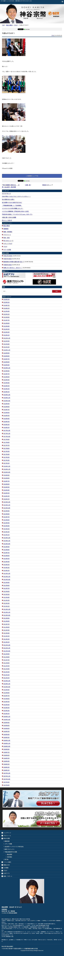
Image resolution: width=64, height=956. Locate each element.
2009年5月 (6, 731)
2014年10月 (6, 544)
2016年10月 (6, 472)
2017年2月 (6, 460)
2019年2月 (6, 389)
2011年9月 (6, 654)
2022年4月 (6, 326)
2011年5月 (6, 666)
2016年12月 (6, 466)
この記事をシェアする (32, 176)
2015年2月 (6, 532)
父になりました (6, 193)
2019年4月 (6, 383)
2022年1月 (6, 335)
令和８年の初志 (7, 256)
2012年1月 (6, 642)
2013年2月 (6, 603)
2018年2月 (6, 424)
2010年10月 (6, 687)
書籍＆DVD (7, 865)
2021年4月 (6, 344)
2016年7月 (6, 481)
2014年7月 (6, 553)
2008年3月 (6, 764)
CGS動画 (6, 868)
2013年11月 (6, 576)
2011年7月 (6, 660)
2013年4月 (6, 597)
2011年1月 (6, 678)
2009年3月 (6, 737)
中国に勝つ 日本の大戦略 (9, 217)
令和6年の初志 (7, 265)
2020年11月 (6, 350)
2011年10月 (6, 651)
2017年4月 (6, 454)
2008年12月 (6, 740)
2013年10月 (6, 579)
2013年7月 (6, 588)
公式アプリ (7, 873)
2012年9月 (6, 618)
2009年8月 (6, 725)
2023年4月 (6, 311)
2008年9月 (6, 749)
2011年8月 (6, 657)
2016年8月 (6, 478)
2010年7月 (6, 696)
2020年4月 (6, 365)
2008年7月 (6, 752)
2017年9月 (6, 439)
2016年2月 (6, 496)
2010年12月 (6, 681)
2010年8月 (6, 693)
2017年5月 (6, 451)
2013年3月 (6, 600)
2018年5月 (6, 415)
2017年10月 (6, 436)
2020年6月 (6, 362)
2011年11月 (6, 648)
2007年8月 (6, 785)
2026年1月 (6, 299)
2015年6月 (6, 520)
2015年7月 (6, 517)
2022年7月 (6, 320)
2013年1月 (6, 606)
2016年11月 (6, 469)
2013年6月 (6, 591)
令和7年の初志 (7, 259)
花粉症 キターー (46, 185)
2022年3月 (6, 329)
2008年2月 (6, 767)
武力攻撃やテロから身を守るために (12, 202)
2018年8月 (6, 407)
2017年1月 (6, 463)
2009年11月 (6, 716)
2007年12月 (6, 773)
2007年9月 (6, 782)
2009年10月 (6, 719)
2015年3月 (6, 529)
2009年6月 (6, 728)
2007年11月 (6, 776)
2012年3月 (6, 636)
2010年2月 (6, 711)
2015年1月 (6, 535)
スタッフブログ (7, 243)
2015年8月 (6, 514)
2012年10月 (6, 615)
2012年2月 (6, 639)
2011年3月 (6, 672)
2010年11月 (6, 684)
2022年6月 (6, 323)
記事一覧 (27, 185)
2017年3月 (6, 457)
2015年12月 (6, 502)
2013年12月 (6, 573)
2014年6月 (6, 556)
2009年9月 (6, 722)
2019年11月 (6, 368)
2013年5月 (6, 594)
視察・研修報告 (7, 232)
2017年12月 (6, 430)
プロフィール (7, 835)
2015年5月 (6, 523)
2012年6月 (6, 627)
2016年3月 (6, 493)
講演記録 (7, 841)
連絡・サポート (8, 876)
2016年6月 (6, 484)
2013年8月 (6, 585)
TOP (3, 25)
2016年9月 (6, 475)
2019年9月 (6, 371)
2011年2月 (6, 675)
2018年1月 (6, 427)
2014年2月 (6, 567)
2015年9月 (6, 511)
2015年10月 (6, 508)
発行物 (6, 859)
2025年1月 (6, 302)
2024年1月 (6, 308)
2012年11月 (6, 612)
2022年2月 (6, 332)
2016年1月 (6, 499)
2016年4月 (6, 490)
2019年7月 (6, 374)
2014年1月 (6, 570)
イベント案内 (7, 862)
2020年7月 (6, 359)
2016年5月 (6, 487)
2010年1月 (6, 713)
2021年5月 (6, 341)
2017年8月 (6, 442)
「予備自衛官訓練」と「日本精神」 (12, 205)
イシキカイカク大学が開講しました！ (12, 208)
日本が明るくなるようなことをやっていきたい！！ (16, 196)
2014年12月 (6, 538)
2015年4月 (6, 526)
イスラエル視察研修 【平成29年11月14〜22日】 (15, 211)
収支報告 (9, 857)
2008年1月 (6, 770)
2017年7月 (6, 445)
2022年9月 (6, 317)
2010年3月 (6, 708)
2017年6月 (6, 448)
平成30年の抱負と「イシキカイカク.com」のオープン (17, 214)
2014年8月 (6, 550)
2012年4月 (6, 633)
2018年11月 (6, 398)
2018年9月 (6, 404)
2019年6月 (6, 377)
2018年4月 (6, 419)
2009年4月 (6, 734)
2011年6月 (6, 663)
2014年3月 (6, 565)
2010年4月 (6, 705)
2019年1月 (6, 392)
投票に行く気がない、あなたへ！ (12, 268)
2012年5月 (6, 630)
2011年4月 (6, 669)
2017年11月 (6, 433)
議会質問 (9, 854)
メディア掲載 (8, 844)
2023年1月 (6, 314)
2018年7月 (6, 410)
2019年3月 (6, 386)
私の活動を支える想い (8, 199)
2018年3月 (6, 421)
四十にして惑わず (7, 220)
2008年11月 (6, 743)
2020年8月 (6, 356)
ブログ (16, 25)
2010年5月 (6, 702)
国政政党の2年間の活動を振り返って (13, 262)
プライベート (7, 235)
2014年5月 (6, 559)
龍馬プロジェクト (10, 849)
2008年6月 (6, 755)
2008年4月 (6, 761)
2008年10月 (6, 746)
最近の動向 (9, 25)
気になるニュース (8, 241)
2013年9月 (6, 582)
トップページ (7, 833)
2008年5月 (6, 758)
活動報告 (5, 229)
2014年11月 (6, 541)
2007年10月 (6, 779)
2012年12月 (6, 609)
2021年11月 (6, 338)
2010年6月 (6, 699)
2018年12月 (6, 395)
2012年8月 (6, 621)
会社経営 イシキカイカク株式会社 (14, 846)
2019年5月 (6, 380)
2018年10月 (6, 401)
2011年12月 (6, 645)
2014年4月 (6, 562)
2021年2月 (6, 347)
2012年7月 (6, 624)
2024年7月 (6, 305)
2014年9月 (6, 547)
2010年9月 (6, 690)
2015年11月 (6, 505)
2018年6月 (6, 413)
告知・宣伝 (6, 238)
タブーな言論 (7, 249)
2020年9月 (6, 353)
